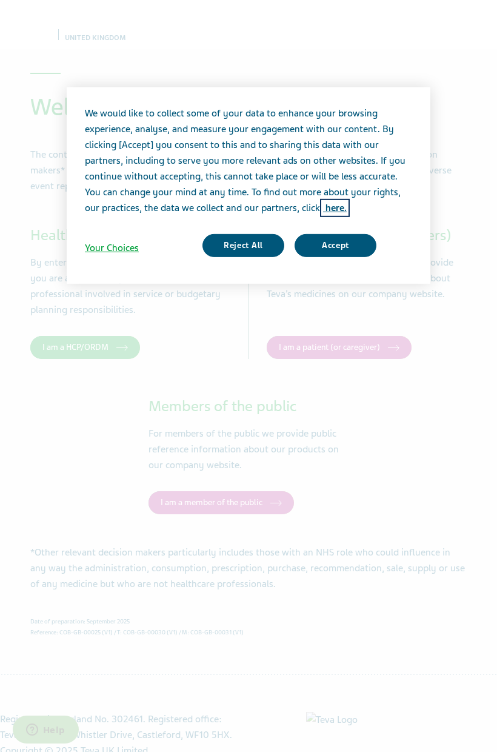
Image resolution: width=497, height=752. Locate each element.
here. (335, 208)
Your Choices (112, 248)
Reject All (243, 245)
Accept (335, 245)
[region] (248, 185)
